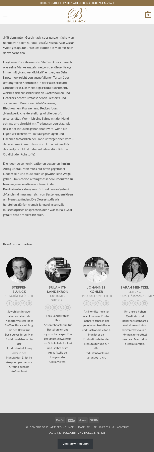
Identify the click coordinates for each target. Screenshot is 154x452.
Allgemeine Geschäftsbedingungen (50, 427)
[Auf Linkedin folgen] (29, 303)
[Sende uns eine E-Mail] (22, 303)
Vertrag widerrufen (75, 443)
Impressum (106, 427)
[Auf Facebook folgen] (9, 303)
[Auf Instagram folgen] (16, 303)
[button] (5, 15)
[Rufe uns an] (61, 308)
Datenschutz (87, 427)
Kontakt (123, 427)
